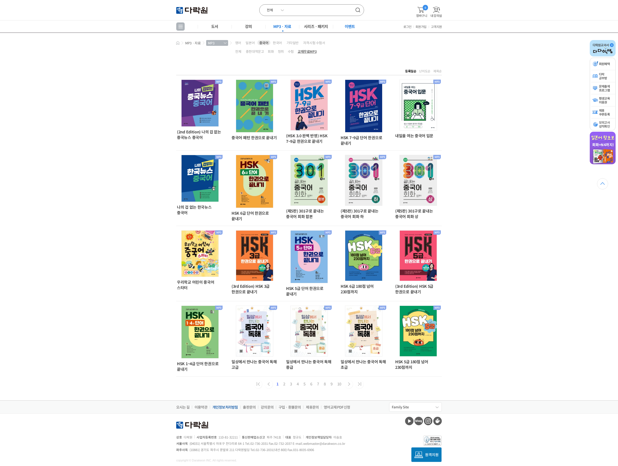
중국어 (263, 42)
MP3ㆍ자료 (282, 26)
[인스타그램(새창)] (428, 421)
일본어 (250, 42)
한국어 (277, 42)
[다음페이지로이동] (349, 384)
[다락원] (192, 10)
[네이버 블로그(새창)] (418, 421)
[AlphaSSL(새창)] (432, 440)
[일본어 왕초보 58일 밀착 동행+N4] (603, 163)
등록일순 (410, 71)
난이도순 (424, 71)
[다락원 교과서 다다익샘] (603, 55)
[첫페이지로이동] (258, 384)
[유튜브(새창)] (409, 421)
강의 (248, 26)
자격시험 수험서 (314, 42)
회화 (271, 51)
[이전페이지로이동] (269, 384)
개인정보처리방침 (225, 407)
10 (339, 384)
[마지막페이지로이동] (359, 384)
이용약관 (201, 407)
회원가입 (420, 26)
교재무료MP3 (307, 51)
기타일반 (293, 42)
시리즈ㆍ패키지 (316, 26)
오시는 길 (183, 407)
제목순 (437, 71)
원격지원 (432, 454)
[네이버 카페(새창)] (437, 421)
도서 (214, 26)
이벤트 (350, 26)
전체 (238, 51)
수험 (291, 51)
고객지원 (436, 26)
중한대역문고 (255, 51)
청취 (281, 51)
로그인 (407, 26)
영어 (238, 42)
